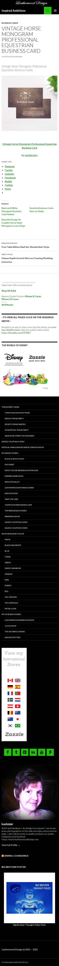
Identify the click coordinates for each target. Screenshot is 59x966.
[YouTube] (41, 752)
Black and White (13, 545)
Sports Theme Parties (15, 424)
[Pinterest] (24, 752)
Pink (7, 580)
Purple (8, 585)
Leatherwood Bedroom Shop (19, 620)
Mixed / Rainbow (13, 568)
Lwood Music (11, 493)
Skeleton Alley (12, 482)
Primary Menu (55, 10)
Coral (8, 557)
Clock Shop (10, 626)
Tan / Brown (11, 597)
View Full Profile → (11, 845)
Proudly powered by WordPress (15, 962)
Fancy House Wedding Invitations (21, 470)
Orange (9, 574)
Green (8, 562)
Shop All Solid (9, 290)
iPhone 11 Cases (10, 299)
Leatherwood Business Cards (19, 487)
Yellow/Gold (11, 603)
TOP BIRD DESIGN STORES (16, 510)
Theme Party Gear (10, 407)
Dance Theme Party (14, 418)
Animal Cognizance (16, 855)
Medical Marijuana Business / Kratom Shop (23, 447)
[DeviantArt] (50, 752)
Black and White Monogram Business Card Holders (12, 211)
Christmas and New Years (17, 413)
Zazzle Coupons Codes (13, 441)
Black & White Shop (14, 459)
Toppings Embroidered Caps (18, 505)
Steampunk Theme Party (17, 430)
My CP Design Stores (11, 614)
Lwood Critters (12, 637)
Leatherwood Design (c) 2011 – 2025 (20, 949)
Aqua (7, 539)
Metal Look (10, 608)
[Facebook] (7, 752)
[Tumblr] (16, 752)
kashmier (17, 56)
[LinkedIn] (33, 752)
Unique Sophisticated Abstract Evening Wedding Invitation (27, 258)
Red (6, 591)
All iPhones (7, 304)
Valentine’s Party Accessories (19, 436)
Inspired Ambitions (14, 10)
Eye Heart (9, 464)
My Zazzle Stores (10, 453)
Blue (7, 551)
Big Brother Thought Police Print (29, 925)
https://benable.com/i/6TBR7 (16, 332)
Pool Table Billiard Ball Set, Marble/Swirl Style (26, 245)
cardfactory (31, 155)
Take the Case (11, 499)
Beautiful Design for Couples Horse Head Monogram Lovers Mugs (13, 222)
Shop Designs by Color (13, 533)
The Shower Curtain (15, 631)
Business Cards (10, 23)
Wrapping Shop (12, 516)
